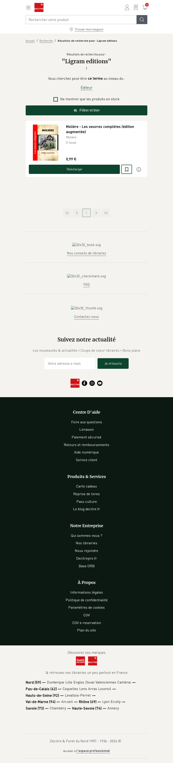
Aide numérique (86, 452)
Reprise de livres (86, 494)
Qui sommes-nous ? (86, 535)
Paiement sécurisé (86, 437)
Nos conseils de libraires (86, 253)
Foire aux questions (86, 422)
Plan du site (86, 630)
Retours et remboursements (86, 444)
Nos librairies (86, 543)
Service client (86, 460)
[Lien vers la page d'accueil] (38, 7)
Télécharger (74, 169)
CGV (86, 615)
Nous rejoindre (86, 550)
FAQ (86, 284)
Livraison (86, 429)
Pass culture (86, 501)
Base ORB (87, 566)
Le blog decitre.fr (86, 509)
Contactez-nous (86, 316)
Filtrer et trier (90, 110)
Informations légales (86, 592)
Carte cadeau (86, 486)
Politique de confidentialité (87, 600)
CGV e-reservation (86, 622)
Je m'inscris (113, 363)
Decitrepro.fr (86, 558)
